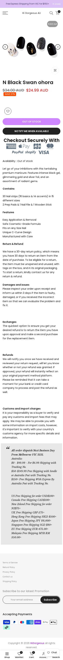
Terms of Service (10, 562)
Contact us (8, 576)
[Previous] (5, 47)
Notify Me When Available (32, 131)
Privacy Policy (9, 572)
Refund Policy (9, 567)
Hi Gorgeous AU (31, 13)
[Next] (57, 47)
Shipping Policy (10, 581)
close (57, 4)
